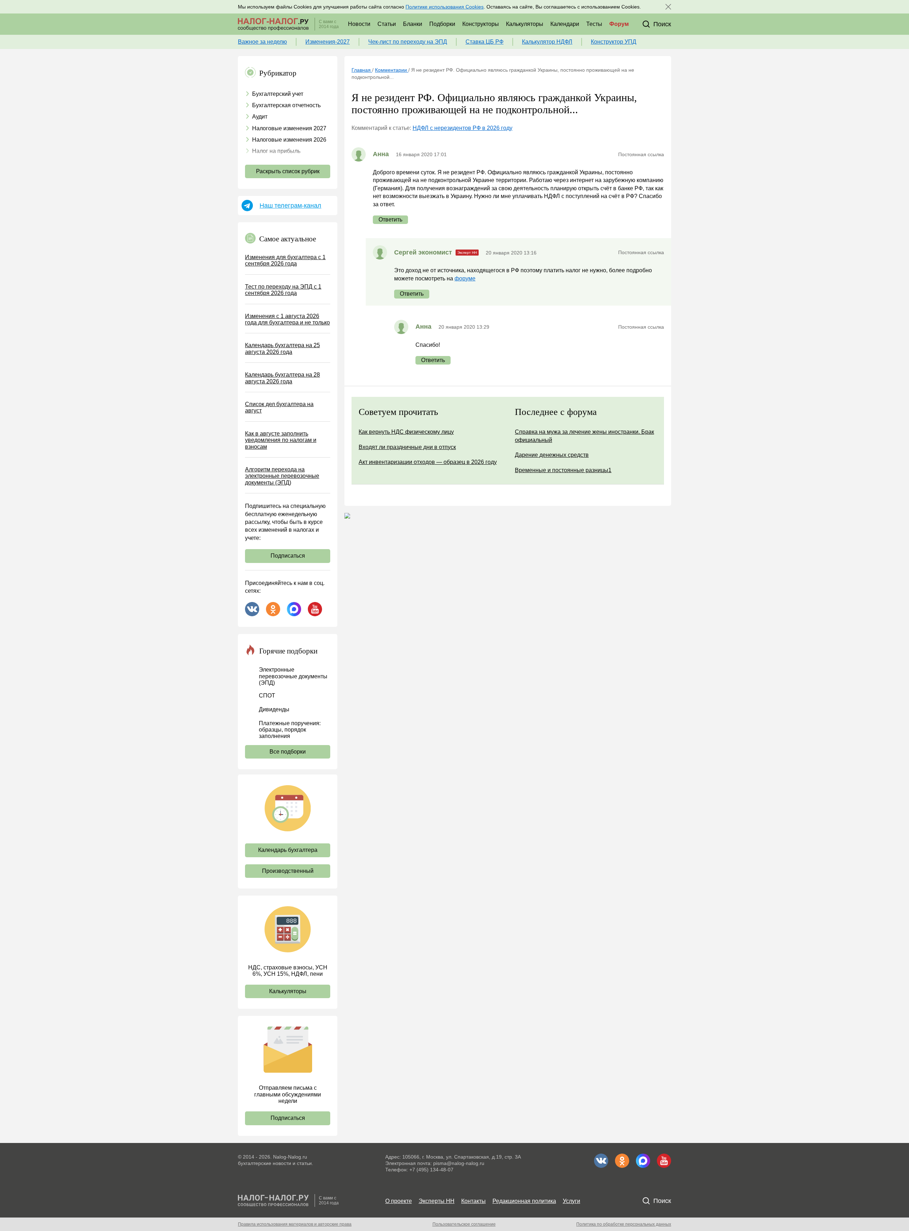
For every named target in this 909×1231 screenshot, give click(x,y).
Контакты (473, 1201)
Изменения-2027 (327, 42)
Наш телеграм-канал (290, 205)
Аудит (259, 117)
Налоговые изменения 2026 (289, 140)
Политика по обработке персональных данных (623, 1224)
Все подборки (288, 752)
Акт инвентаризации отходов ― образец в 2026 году (428, 462)
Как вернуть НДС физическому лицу (406, 432)
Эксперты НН (436, 1201)
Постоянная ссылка (641, 154)
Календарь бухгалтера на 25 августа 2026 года (282, 348)
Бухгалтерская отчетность (286, 105)
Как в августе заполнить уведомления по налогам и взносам (280, 440)
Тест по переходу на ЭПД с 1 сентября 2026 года (283, 290)
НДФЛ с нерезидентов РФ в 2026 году (462, 128)
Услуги (571, 1201)
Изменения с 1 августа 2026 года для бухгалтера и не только (287, 319)
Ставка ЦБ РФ (485, 42)
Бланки (412, 24)
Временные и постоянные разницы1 (563, 470)
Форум (619, 24)
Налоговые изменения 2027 (289, 128)
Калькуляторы (524, 24)
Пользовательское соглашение (464, 1224)
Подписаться (288, 556)
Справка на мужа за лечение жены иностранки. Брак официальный (584, 436)
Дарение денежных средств (552, 455)
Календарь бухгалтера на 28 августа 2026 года (282, 378)
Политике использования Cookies (444, 7)
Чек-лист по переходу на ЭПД (407, 42)
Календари (564, 24)
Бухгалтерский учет (277, 94)
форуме (464, 278)
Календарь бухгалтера (287, 850)
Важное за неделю (262, 42)
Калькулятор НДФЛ (547, 42)
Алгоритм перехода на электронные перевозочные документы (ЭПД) (282, 476)
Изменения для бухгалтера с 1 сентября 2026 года (285, 260)
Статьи (386, 24)
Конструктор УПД (613, 42)
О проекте (398, 1201)
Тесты (594, 24)
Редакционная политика (524, 1201)
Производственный (288, 871)
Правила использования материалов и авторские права (295, 1224)
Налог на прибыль (276, 151)
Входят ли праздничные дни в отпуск (407, 447)
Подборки (442, 24)
